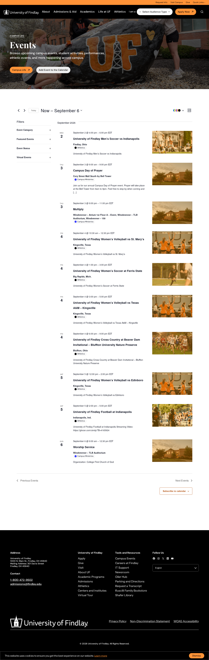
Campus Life (19, 69)
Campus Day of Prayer (88, 170)
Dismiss (196, 655)
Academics (87, 11)
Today (33, 110)
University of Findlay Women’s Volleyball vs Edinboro (108, 380)
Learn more (100, 655)
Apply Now (184, 11)
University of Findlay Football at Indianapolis (102, 412)
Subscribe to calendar (174, 491)
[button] (178, 110)
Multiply (78, 209)
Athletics (120, 11)
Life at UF (104, 11)
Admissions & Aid (65, 11)
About (46, 11)
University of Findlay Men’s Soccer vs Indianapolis (106, 139)
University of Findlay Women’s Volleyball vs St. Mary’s (108, 239)
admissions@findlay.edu (26, 584)
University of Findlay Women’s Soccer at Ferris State (107, 271)
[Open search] (202, 11)
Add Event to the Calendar (53, 69)
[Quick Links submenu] (204, 2)
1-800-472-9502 (21, 580)
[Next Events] (24, 110)
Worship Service (84, 447)
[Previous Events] (18, 110)
